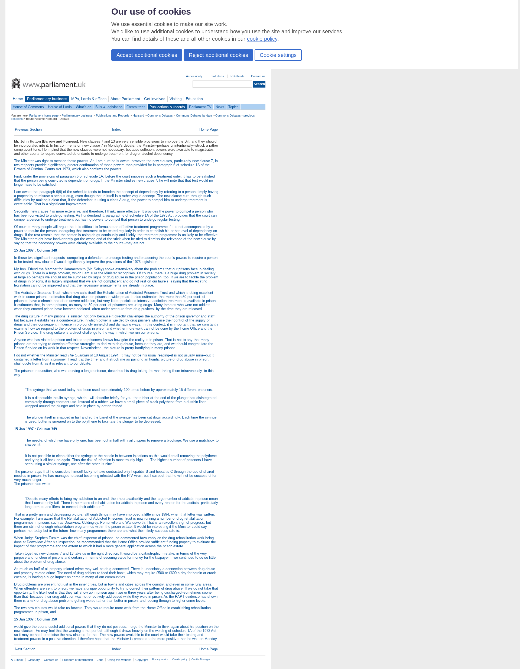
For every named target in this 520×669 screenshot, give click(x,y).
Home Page (208, 129)
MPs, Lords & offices (88, 99)
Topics (233, 107)
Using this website (119, 659)
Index (116, 129)
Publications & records (167, 107)
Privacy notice (160, 659)
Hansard (138, 115)
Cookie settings (278, 55)
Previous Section (28, 129)
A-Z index (17, 659)
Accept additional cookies (146, 55)
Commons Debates (160, 115)
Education (194, 99)
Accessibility (194, 76)
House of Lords (60, 107)
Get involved (154, 99)
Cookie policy (179, 659)
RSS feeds (237, 76)
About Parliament (125, 99)
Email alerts (216, 76)
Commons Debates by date (194, 115)
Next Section (25, 649)
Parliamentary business (47, 99)
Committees (135, 107)
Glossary (34, 659)
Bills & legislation (108, 107)
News (220, 107)
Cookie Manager (200, 659)
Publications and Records (112, 115)
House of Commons (28, 107)
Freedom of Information (77, 659)
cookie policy (262, 39)
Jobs (100, 659)
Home (18, 99)
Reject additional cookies (218, 55)
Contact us (258, 76)
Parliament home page (43, 115)
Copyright (141, 659)
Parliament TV (200, 107)
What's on (83, 107)
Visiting (176, 99)
